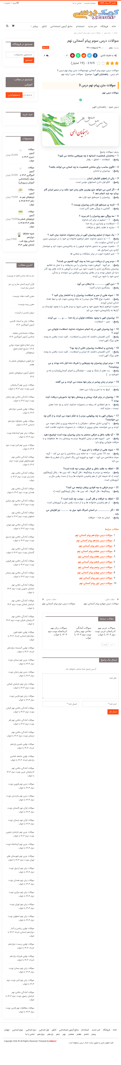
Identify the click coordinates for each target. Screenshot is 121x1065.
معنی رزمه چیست (26, 304)
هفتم (79, 1034)
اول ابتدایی (44, 1030)
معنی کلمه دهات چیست (23, 296)
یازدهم (50, 1034)
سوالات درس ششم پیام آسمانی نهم (95, 562)
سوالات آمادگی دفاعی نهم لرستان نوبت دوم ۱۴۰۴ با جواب (20, 734)
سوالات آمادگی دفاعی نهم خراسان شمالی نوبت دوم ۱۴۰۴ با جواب (20, 604)
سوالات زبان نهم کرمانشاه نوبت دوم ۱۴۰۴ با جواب (20, 435)
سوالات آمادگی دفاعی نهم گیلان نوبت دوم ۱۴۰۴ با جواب (20, 710)
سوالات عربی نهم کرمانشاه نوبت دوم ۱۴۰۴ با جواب (20, 846)
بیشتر (35, 26)
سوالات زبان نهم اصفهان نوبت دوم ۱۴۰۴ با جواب (21, 918)
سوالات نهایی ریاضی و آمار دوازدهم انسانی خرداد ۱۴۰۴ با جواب (21, 932)
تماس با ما (77, 3)
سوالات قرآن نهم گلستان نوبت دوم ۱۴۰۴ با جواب (20, 810)
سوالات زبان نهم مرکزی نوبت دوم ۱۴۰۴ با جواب (21, 894)
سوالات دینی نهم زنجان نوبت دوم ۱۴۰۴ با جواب (21, 674)
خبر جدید (92, 26)
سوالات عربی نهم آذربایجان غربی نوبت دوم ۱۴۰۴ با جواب (21, 386)
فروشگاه (104, 26)
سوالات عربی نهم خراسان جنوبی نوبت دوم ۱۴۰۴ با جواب (20, 834)
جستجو (29, 60)
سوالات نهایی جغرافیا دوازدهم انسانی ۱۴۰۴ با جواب (21, 423)
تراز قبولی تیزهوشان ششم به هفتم (21, 362)
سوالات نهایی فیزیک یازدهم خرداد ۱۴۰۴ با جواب (22, 958)
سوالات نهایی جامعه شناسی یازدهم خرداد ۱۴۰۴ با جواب (22, 758)
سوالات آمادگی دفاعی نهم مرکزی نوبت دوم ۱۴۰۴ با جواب (20, 502)
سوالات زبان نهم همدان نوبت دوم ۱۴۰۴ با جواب (21, 882)
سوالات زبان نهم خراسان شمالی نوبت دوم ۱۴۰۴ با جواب (20, 685)
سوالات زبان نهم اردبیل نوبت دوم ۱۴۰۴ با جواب (21, 870)
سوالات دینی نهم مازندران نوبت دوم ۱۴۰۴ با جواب (20, 797)
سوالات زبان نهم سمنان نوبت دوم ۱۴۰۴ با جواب (21, 970)
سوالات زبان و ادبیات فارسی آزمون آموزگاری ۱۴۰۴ (22, 323)
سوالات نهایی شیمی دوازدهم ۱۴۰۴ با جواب (21, 410)
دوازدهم (41, 1034)
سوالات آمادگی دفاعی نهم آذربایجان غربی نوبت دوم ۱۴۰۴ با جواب (20, 771)
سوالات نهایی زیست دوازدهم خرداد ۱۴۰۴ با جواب (21, 946)
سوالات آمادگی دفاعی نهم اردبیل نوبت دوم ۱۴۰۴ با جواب (20, 538)
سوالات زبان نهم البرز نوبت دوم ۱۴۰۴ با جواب (20, 982)
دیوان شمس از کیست (24, 312)
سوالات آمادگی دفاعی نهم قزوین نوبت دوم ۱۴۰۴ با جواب (20, 562)
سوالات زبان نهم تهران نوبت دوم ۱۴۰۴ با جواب (22, 906)
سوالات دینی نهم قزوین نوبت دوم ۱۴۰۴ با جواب (21, 786)
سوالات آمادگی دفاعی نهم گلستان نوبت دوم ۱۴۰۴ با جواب (20, 550)
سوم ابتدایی (17, 1030)
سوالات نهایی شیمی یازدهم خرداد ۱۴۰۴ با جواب (22, 746)
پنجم (94, 1034)
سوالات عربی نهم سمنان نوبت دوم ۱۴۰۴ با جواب (21, 661)
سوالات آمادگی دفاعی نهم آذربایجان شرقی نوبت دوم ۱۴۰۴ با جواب (20, 620)
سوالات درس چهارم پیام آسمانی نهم (95, 573)
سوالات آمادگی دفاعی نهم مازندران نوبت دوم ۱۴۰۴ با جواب (22, 476)
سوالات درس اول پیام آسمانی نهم (96, 583)
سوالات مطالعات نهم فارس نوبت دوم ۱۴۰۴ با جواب (20, 1009)
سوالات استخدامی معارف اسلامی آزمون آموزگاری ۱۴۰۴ (21, 335)
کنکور (44, 26)
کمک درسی (83, 1042)
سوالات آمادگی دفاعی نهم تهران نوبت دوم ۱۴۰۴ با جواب (20, 526)
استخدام (80, 26)
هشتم (71, 1034)
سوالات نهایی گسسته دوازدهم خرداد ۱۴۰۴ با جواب (20, 649)
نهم (64, 1034)
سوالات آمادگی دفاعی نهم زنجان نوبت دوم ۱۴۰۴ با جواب (20, 398)
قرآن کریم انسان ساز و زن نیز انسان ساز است (21, 286)
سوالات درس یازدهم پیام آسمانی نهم (94, 540)
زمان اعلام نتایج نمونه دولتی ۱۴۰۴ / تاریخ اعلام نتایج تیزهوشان (21, 348)
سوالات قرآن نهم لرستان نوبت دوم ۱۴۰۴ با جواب (21, 822)
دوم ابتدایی (31, 1030)
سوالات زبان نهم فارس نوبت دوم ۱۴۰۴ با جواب (21, 698)
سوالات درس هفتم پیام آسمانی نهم (95, 556)
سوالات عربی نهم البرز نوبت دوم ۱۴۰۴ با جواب (20, 447)
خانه (114, 26)
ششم (86, 1034)
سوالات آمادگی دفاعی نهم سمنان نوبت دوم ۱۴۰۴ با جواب (20, 574)
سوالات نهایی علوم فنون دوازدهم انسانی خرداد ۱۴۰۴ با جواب (21, 635)
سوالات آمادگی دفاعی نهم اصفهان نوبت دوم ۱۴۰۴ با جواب (20, 514)
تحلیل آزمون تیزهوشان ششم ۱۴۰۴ (21, 374)
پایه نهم (45, 47)
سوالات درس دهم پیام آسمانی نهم (95, 546)
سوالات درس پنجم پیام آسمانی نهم (95, 567)
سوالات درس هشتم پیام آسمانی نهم (94, 551)
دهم (58, 1034)
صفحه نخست (90, 3)
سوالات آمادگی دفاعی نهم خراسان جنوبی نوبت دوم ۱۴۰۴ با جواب (20, 588)
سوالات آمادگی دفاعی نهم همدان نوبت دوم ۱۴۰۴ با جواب (20, 490)
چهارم (6, 1030)
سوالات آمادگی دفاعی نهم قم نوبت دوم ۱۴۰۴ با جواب (21, 722)
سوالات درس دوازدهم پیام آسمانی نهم (93, 535)
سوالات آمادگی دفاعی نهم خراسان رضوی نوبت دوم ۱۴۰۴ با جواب (20, 996)
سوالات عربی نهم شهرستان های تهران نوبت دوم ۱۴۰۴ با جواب (20, 858)
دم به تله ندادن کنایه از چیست (20, 276)
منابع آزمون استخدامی (61, 26)
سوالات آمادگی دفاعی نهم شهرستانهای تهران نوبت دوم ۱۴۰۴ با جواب (21, 460)
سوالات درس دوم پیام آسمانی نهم (95, 578)
